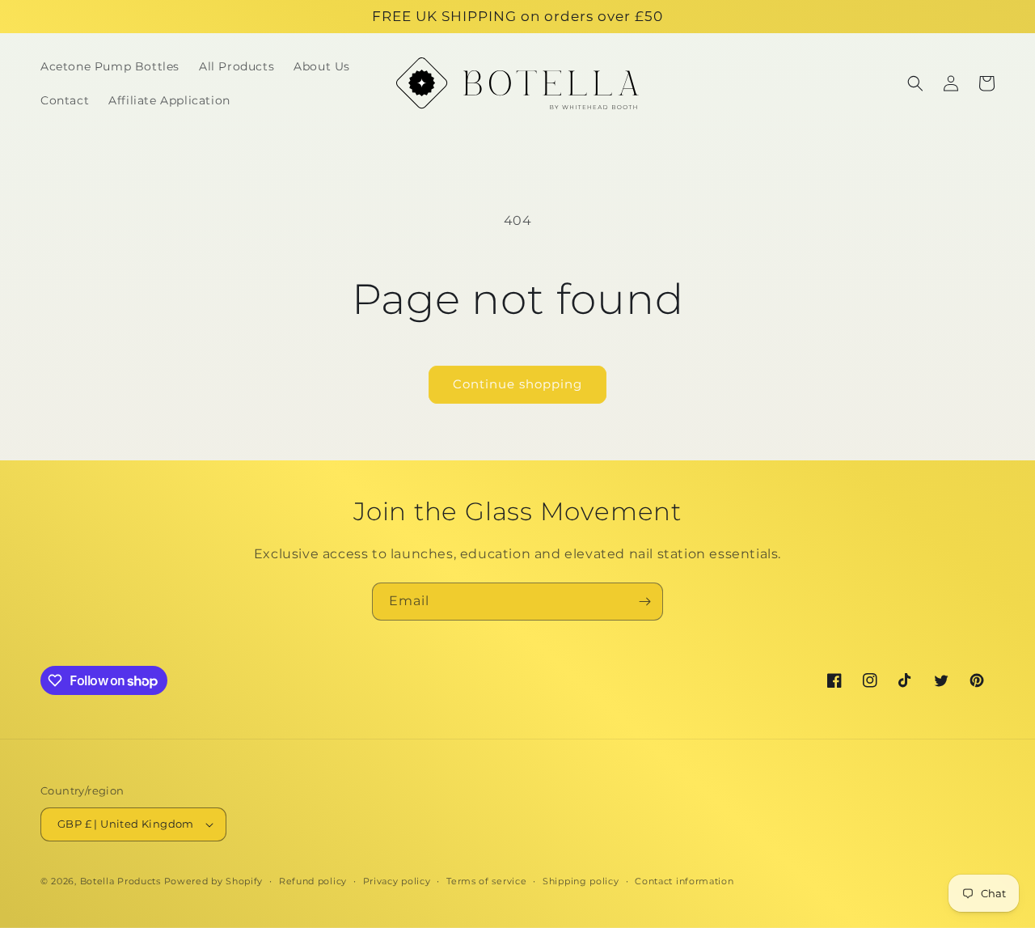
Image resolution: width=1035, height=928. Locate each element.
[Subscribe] (644, 602)
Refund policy (313, 881)
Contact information (684, 881)
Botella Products (120, 881)
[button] (915, 83)
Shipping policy (581, 881)
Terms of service (486, 881)
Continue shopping (517, 384)
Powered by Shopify (214, 881)
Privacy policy (397, 881)
